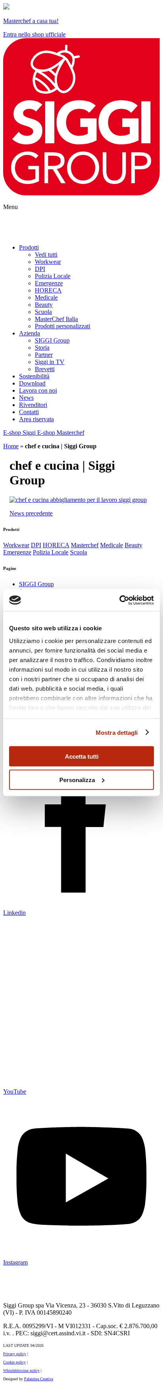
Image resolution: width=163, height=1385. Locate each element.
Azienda (29, 333)
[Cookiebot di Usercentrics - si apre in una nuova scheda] (119, 600)
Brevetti (45, 369)
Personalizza (77, 779)
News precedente (31, 513)
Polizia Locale (52, 276)
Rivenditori (33, 404)
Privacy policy (14, 1354)
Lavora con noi (38, 390)
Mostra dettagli (117, 732)
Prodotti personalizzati (62, 326)
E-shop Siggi (20, 432)
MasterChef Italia (56, 319)
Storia (42, 347)
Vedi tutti (46, 254)
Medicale (46, 297)
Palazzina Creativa (38, 1379)
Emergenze (49, 283)
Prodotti (29, 247)
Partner (44, 354)
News (26, 397)
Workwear (48, 261)
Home (11, 446)
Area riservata (36, 419)
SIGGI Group (52, 340)
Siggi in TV (49, 361)
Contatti (29, 412)
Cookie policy (14, 1362)
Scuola (43, 311)
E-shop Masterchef (60, 432)
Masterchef (85, 545)
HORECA (48, 290)
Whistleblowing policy (21, 1370)
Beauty (44, 304)
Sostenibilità (34, 376)
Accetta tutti (82, 756)
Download (32, 383)
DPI (40, 268)
